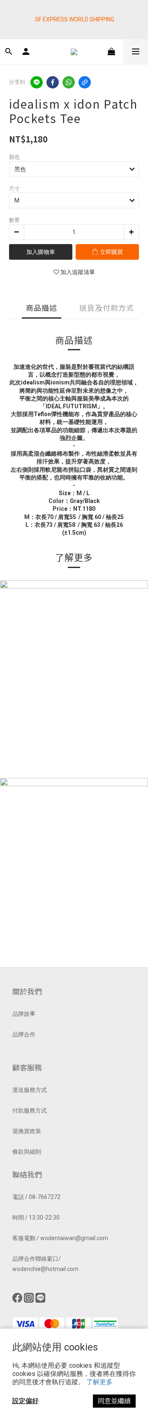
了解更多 (99, 1382)
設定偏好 (25, 1401)
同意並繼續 (114, 1401)
